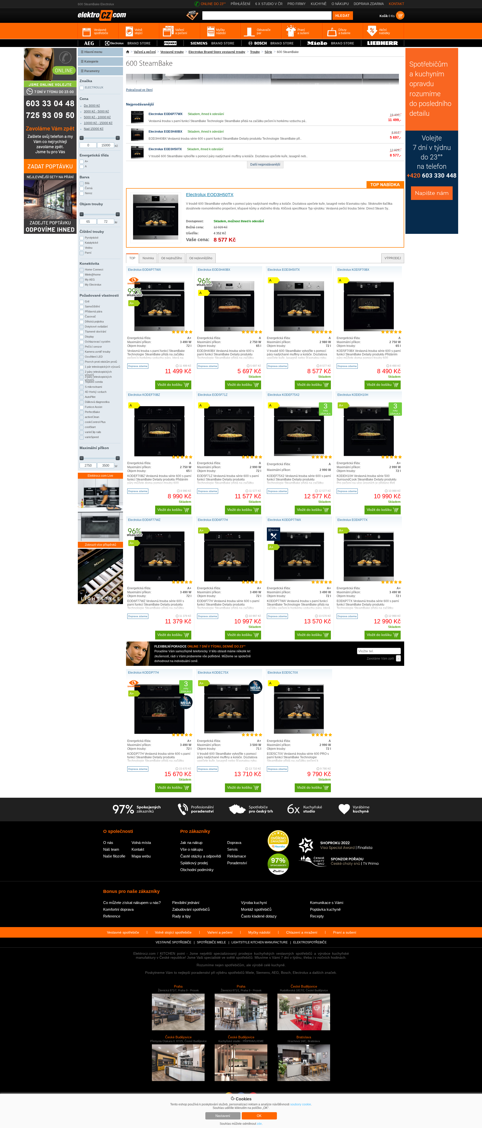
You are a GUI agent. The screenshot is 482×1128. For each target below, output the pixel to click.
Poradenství (237, 863)
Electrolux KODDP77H (143, 672)
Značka (86, 81)
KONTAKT (396, 4)
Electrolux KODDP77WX (284, 520)
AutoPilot (90, 396)
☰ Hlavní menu (91, 52)
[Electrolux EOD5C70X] (299, 733)
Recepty (317, 916)
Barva (84, 177)
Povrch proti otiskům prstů (101, 361)
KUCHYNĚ (319, 4)
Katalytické (91, 242)
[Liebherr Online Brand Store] (382, 43)
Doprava (234, 842)
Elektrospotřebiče (310, 942)
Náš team (111, 849)
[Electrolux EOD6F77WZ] (159, 580)
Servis (232, 849)
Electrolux (94, 87)
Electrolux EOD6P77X (352, 520)
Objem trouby (91, 204)
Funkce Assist (93, 406)
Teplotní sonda (94, 381)
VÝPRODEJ (393, 258)
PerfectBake (92, 411)
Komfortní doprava (118, 909)
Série (268, 52)
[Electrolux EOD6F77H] (229, 580)
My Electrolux (93, 284)
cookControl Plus (95, 421)
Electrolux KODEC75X (213, 672)
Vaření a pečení (145, 52)
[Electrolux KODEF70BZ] (159, 455)
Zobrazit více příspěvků (100, 545)
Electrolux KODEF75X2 (283, 395)
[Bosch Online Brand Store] (271, 43)
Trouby (255, 52)
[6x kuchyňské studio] (304, 809)
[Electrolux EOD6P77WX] (137, 122)
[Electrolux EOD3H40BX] (137, 140)
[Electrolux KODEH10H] (369, 455)
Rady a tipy (181, 916)
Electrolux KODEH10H (352, 395)
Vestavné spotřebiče (123, 932)
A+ (86, 161)
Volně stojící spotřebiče (173, 932)
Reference (111, 916)
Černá (88, 188)
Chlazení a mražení (301, 932)
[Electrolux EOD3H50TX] (137, 157)
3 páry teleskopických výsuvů (98, 377)
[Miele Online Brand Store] (331, 43)
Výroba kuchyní (254, 902)
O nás (108, 842)
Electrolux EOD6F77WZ (144, 520)
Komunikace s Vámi (326, 902)
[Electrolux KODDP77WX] (299, 580)
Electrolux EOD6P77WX (166, 114)
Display (89, 336)
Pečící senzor (93, 346)
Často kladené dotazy (259, 916)
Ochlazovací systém (97, 341)
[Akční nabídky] (192, 16)
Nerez (88, 193)
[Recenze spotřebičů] (136, 809)
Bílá (87, 183)
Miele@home (93, 274)
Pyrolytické (91, 237)
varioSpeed (92, 437)
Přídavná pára (93, 311)
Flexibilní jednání (185, 902)
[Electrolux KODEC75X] (229, 732)
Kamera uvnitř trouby (97, 351)
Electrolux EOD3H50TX (165, 149)
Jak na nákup (191, 842)
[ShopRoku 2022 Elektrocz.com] (338, 845)
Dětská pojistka (94, 321)
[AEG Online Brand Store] (89, 43)
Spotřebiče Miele (211, 942)
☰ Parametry (90, 71)
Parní (88, 252)
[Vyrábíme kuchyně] (354, 809)
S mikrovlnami (93, 386)
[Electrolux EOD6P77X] (369, 580)
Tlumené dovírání (95, 331)
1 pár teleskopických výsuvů (102, 366)
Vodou (88, 247)
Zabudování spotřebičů (191, 909)
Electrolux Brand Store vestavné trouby (217, 52)
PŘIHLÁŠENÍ (240, 4)
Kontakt (138, 849)
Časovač (90, 316)
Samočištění (92, 306)
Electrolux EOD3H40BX (165, 131)
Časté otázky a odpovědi (200, 856)
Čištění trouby (92, 232)
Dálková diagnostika (97, 401)
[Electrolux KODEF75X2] (299, 455)
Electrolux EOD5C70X (283, 672)
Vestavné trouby (172, 52)
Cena (84, 99)
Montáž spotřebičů (256, 909)
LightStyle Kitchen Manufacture (259, 942)
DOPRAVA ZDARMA (369, 4)
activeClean (92, 416)
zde (259, 1123)
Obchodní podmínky (197, 870)
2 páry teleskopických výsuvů (98, 372)
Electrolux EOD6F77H (213, 520)
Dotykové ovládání (96, 326)
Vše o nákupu (191, 849)
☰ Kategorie (89, 61)
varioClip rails (93, 432)
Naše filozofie (114, 856)
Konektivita (89, 263)
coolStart (90, 426)
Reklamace (236, 856)
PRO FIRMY (296, 4)
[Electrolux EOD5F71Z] (229, 455)
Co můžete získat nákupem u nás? (132, 902)
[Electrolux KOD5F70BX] (369, 330)
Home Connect (94, 269)
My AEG (90, 279)
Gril (87, 301)
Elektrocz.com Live (100, 475)
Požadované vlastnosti (99, 295)
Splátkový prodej (194, 863)
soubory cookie (300, 1104)
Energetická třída (94, 155)
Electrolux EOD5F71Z (212, 395)
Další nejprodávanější (265, 164)
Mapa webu (141, 856)
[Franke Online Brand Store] (170, 43)
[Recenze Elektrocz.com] (278, 841)
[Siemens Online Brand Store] (212, 43)
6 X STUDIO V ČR (268, 4)
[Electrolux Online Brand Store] (128, 43)
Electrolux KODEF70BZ (144, 395)
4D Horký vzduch (95, 391)
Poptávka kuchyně (325, 909)
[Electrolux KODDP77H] (159, 733)
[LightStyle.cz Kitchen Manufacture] (100, 577)
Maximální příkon (94, 448)
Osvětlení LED (94, 356)
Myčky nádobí (259, 932)
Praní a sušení (344, 932)
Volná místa (141, 842)
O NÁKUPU (340, 4)
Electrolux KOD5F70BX (353, 270)
